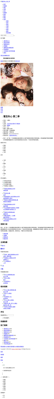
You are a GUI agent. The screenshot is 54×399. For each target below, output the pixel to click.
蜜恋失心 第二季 (6, 1)
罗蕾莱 (5, 46)
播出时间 (5, 238)
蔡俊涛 (18, 123)
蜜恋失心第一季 (7, 305)
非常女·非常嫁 (6, 308)
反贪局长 (5, 283)
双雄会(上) (6, 259)
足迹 (4, 195)
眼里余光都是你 (7, 201)
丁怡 (8, 123)
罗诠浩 (11, 123)
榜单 (7, 29)
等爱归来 (5, 190)
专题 (7, 26)
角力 (4, 279)
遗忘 (4, 52)
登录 (2, 61)
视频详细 (5, 233)
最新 (7, 31)
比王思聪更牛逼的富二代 (9, 209)
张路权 (8, 125)
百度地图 (12, 346)
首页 (4, 4)
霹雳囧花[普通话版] (8, 47)
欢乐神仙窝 (7, 343)
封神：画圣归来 (7, 256)
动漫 (4, 9)
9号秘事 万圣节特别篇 (9, 51)
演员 (7, 22)
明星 (4, 17)
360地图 (17, 346)
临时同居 (5, 206)
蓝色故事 (6, 342)
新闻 (4, 14)
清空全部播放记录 (5, 55)
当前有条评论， (13, 135)
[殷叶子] (3, 245)
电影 (4, 7)
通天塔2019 (6, 41)
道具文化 (5, 214)
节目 (7, 27)
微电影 (5, 12)
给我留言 (21, 346)
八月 (4, 263)
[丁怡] (2, 265)
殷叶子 (14, 123)
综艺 (4, 11)
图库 (4, 16)
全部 (4, 19)
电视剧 (5, 6)
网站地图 (8, 32)
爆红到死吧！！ (7, 217)
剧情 (7, 21)
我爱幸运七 (6, 44)
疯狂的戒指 (6, 42)
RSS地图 (7, 346)
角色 (7, 24)
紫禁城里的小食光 (7, 198)
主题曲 (5, 235)
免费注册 (17, 61)
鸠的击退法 (6, 220)
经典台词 (5, 237)
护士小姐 (5, 276)
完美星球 (5, 49)
